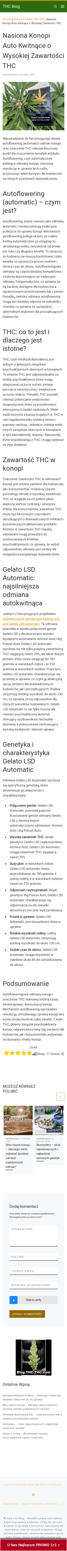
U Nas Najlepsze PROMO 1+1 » (33, 1545)
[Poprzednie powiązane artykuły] (52, 1097)
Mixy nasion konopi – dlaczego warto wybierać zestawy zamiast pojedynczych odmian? (30, 1407)
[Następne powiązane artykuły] (60, 1097)
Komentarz (22, 1229)
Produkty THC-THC (33, 19)
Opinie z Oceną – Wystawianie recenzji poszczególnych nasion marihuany (25, 1435)
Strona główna (11, 19)
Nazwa (17, 1256)
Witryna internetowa (30, 1285)
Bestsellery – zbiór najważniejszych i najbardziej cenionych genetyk (30, 1426)
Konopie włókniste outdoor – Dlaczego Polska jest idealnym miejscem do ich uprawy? (32, 1397)
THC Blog (18, 1518)
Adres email (23, 1271)
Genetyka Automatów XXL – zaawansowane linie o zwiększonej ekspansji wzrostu (32, 1416)
